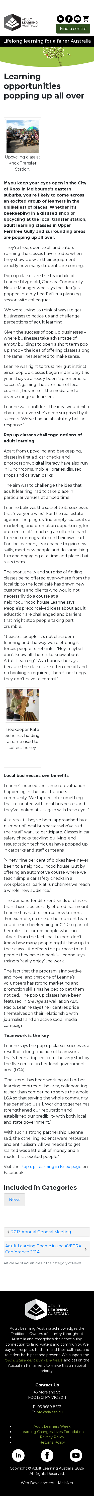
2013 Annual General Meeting (41, 1231)
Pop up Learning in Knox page (51, 1166)
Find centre (73, 28)
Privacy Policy (52, 1437)
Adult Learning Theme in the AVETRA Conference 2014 (43, 1249)
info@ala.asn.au (49, 1412)
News (14, 1199)
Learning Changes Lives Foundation (52, 1431)
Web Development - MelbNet (47, 1483)
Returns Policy (52, 1442)
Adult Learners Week (52, 1426)
